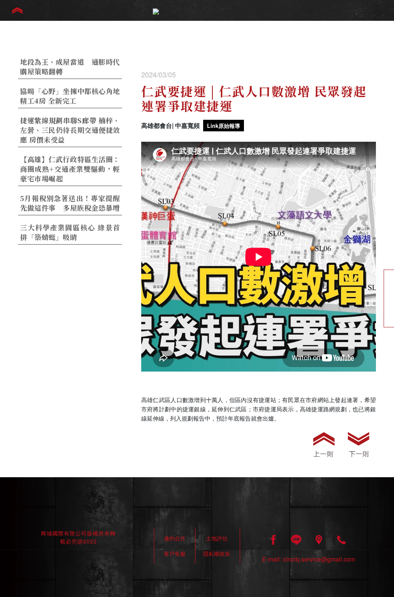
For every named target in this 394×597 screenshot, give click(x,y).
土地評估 (216, 538)
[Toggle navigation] (17, 10)
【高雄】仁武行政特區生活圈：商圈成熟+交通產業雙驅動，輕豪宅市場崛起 (70, 168)
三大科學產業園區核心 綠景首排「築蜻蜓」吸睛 (70, 232)
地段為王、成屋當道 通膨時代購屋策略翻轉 (70, 66)
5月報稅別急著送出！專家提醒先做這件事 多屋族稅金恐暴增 (70, 203)
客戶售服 (174, 553)
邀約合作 (174, 538)
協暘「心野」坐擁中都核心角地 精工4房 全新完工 (70, 96)
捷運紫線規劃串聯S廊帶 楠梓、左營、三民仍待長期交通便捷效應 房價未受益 (70, 129)
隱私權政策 (216, 553)
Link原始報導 (223, 125)
